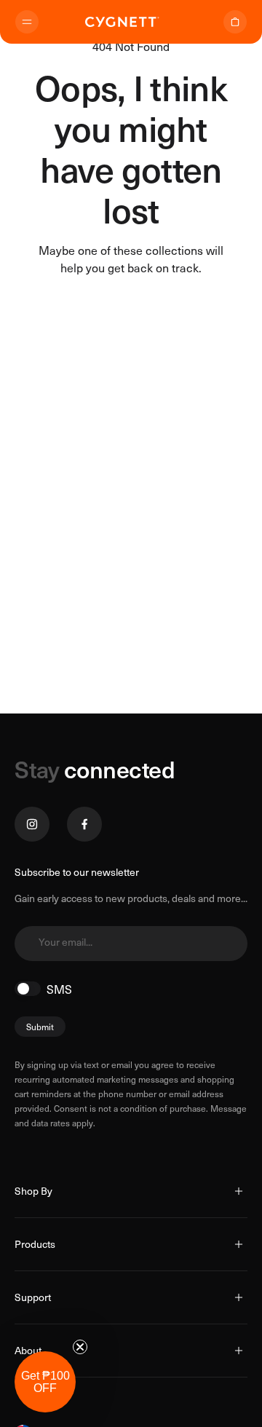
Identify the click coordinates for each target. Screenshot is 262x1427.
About (28, 1350)
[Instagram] (32, 824)
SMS (59, 988)
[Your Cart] (235, 21)
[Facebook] (84, 824)
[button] (45, 1381)
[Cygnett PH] (122, 22)
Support (33, 1297)
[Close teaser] (80, 1347)
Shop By (33, 1190)
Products (35, 1244)
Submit (40, 1026)
